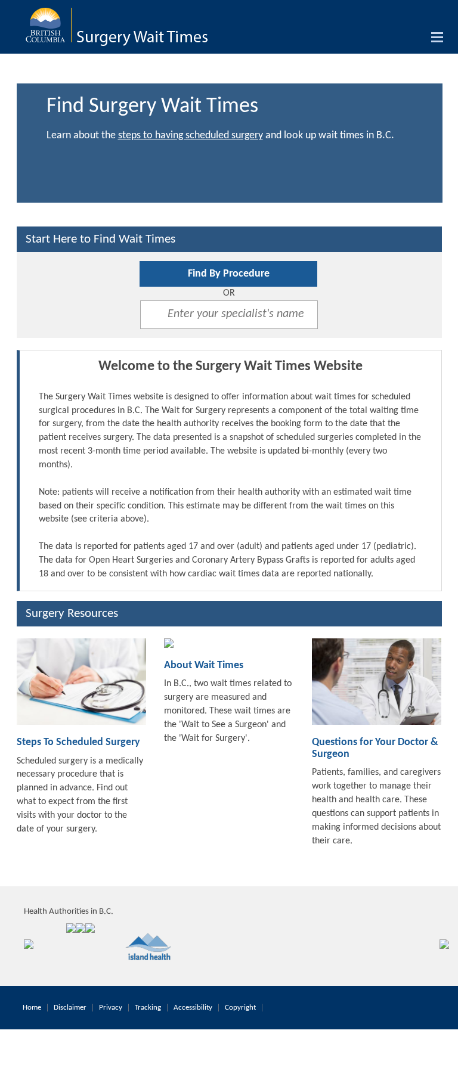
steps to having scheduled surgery (190, 135)
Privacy (110, 1007)
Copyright (240, 1007)
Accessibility (193, 1007)
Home (32, 1007)
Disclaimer (70, 1007)
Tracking (148, 1007)
